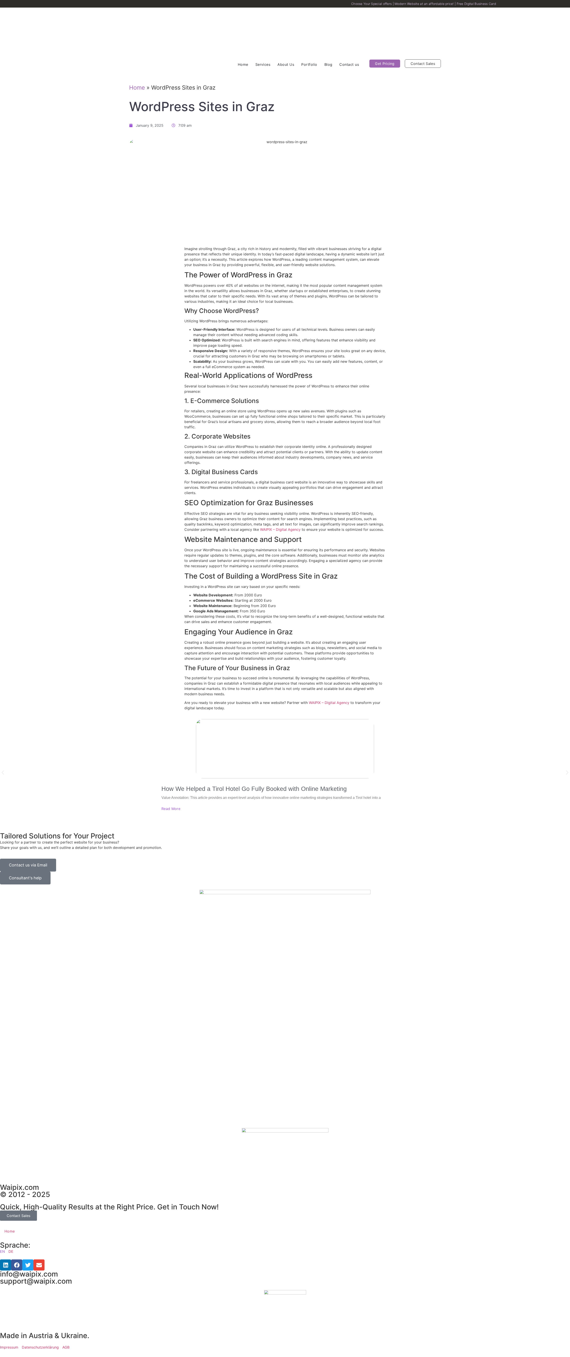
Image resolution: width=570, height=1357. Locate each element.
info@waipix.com (29, 1274)
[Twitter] (27, 1265)
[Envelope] (39, 1265)
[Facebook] (16, 1265)
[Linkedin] (5, 1265)
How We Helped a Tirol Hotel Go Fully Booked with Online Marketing (254, 789)
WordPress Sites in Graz (202, 106)
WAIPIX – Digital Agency (280, 529)
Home (137, 87)
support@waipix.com (36, 1281)
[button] (3, 772)
